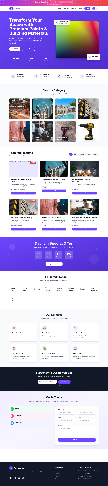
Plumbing (95, 154)
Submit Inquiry (77, 440)
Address (80, 417)
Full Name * (61, 409)
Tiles (88, 154)
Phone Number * (82, 409)
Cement (82, 154)
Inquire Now (23, 193)
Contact (80, 8)
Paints (75, 154)
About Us (73, 8)
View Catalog (28, 49)
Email (59, 417)
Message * (61, 425)
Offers (87, 8)
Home (59, 8)
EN (93, 8)
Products (57, 473)
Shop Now (15, 49)
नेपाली (97, 8)
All (70, 154)
